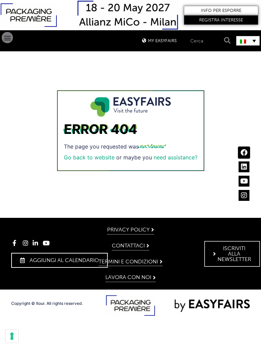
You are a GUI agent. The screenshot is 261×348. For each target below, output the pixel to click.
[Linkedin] (244, 166)
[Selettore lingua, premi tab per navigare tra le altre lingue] (248, 41)
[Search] (226, 40)
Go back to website (89, 157)
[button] (221, 10)
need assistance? (175, 157)
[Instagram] (244, 195)
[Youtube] (244, 181)
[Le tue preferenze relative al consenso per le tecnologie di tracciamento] (11, 336)
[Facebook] (244, 152)
